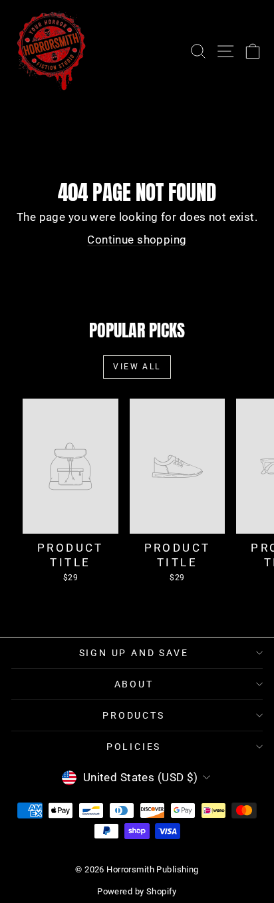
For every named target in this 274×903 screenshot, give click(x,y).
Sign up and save (134, 652)
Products (133, 715)
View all (136, 366)
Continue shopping (136, 239)
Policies (133, 746)
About (134, 684)
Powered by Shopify (137, 891)
